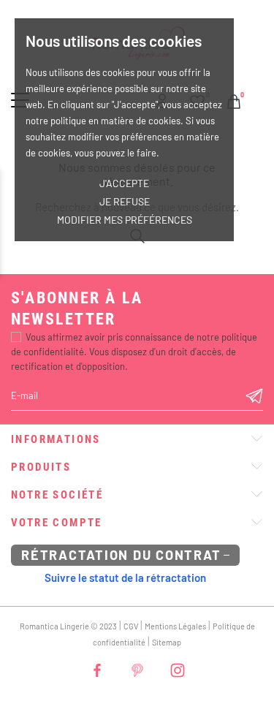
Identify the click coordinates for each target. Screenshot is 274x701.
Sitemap (166, 642)
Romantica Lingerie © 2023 (68, 626)
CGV (130, 626)
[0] (233, 99)
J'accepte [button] (124, 183)
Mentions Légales (175, 626)
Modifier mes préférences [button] (124, 219)
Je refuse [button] (124, 201)
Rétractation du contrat (121, 555)
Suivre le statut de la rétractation (125, 577)
